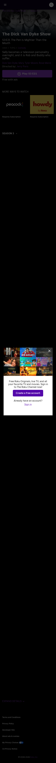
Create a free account (28, 393)
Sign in (28, 404)
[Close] (49, 350)
